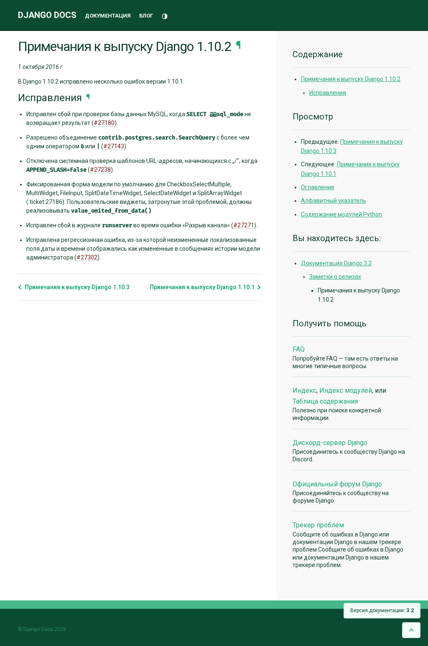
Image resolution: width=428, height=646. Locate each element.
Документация (108, 16)
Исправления (327, 92)
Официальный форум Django (337, 484)
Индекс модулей (345, 390)
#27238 (100, 169)
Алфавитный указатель (333, 200)
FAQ (299, 349)
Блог (146, 16)
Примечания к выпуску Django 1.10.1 (203, 287)
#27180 (104, 123)
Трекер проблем (318, 525)
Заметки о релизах (335, 276)
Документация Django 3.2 (336, 263)
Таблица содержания (325, 401)
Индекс (304, 390)
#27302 (86, 257)
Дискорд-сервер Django (330, 443)
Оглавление (317, 187)
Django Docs (47, 15)
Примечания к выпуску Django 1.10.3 (76, 287)
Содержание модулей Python (341, 214)
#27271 (243, 225)
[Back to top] (411, 630)
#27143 (113, 146)
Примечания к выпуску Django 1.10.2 (350, 79)
